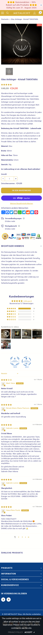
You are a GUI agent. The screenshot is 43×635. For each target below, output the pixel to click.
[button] (6, 85)
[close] (41, 5)
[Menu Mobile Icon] (2, 13)
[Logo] (21, 13)
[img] (6, 380)
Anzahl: (4, 174)
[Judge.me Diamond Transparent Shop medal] (26, 361)
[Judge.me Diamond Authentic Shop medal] (14, 361)
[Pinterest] (9, 599)
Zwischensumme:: (8, 183)
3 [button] (22, 537)
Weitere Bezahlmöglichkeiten (21, 204)
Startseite (5, 19)
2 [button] (18, 537)
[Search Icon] (9, 13)
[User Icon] (34, 13)
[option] (21, 44)
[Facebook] (3, 599)
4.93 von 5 (28, 301)
